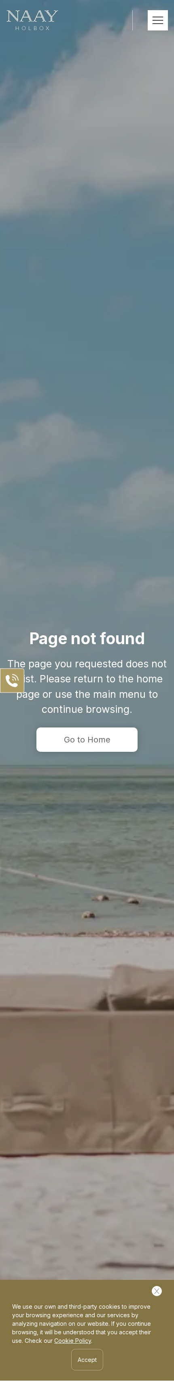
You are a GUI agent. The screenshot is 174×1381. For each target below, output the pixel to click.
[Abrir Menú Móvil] (158, 20)
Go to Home (87, 740)
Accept (87, 1359)
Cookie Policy (72, 1340)
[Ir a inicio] (32, 20)
